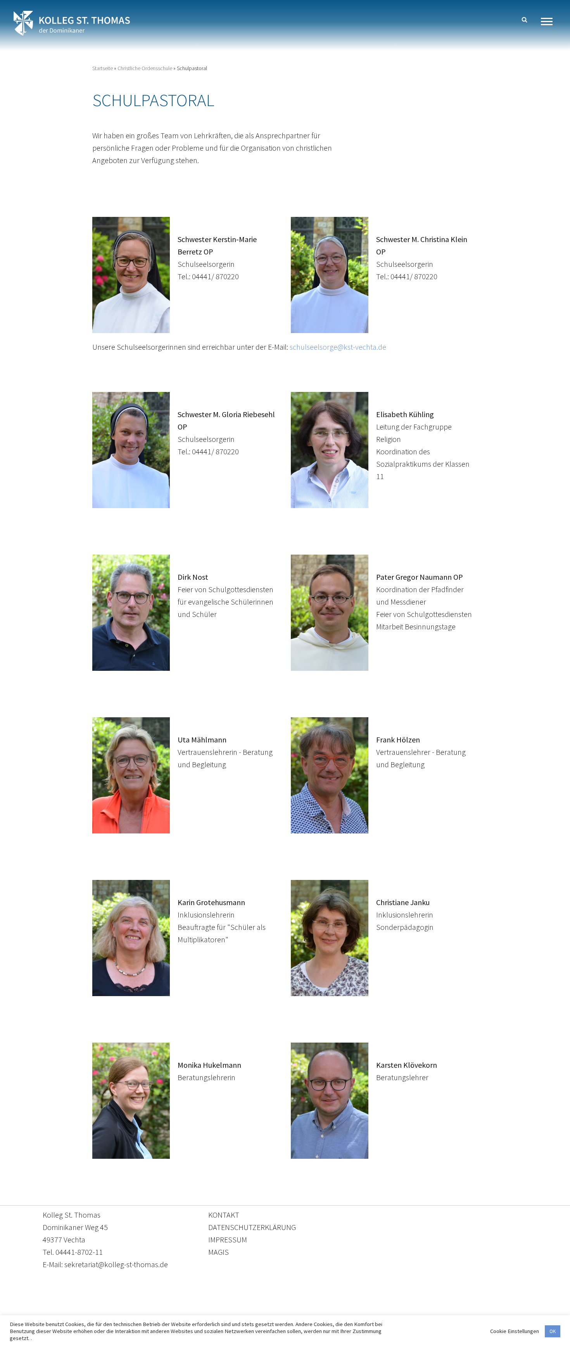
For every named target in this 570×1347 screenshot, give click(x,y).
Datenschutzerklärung (277, 1311)
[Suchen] (524, 19)
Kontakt (212, 1311)
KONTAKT (223, 1215)
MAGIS (218, 1252)
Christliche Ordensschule (144, 68)
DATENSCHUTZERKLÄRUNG (252, 1227)
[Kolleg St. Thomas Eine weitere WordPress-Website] (72, 23)
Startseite (102, 68)
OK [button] (552, 1331)
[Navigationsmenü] (549, 21)
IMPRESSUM (227, 1239)
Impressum (348, 1311)
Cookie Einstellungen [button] (514, 1331)
